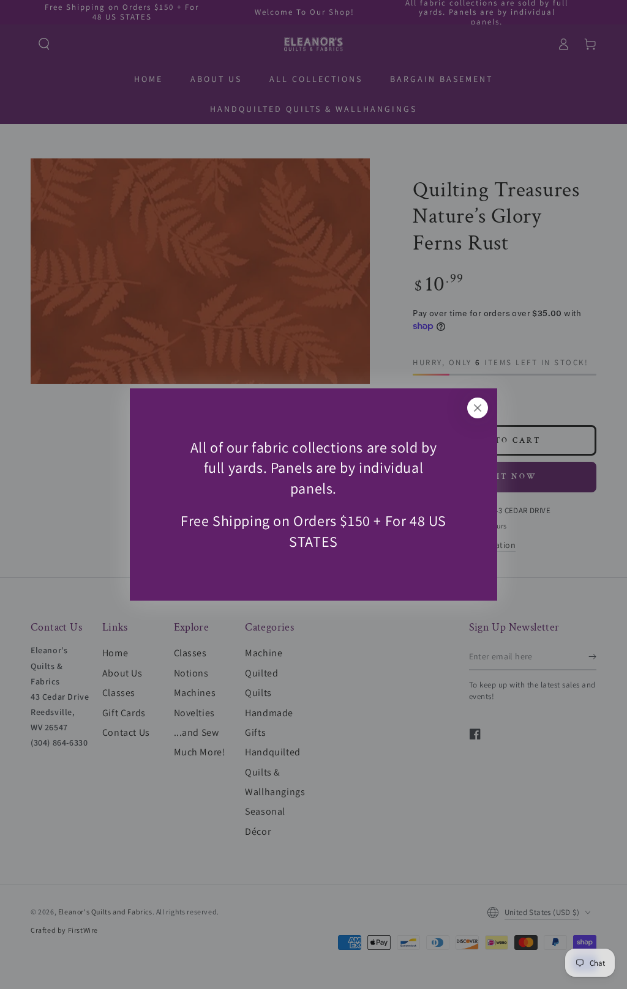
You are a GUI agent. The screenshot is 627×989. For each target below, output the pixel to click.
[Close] (477, 407)
